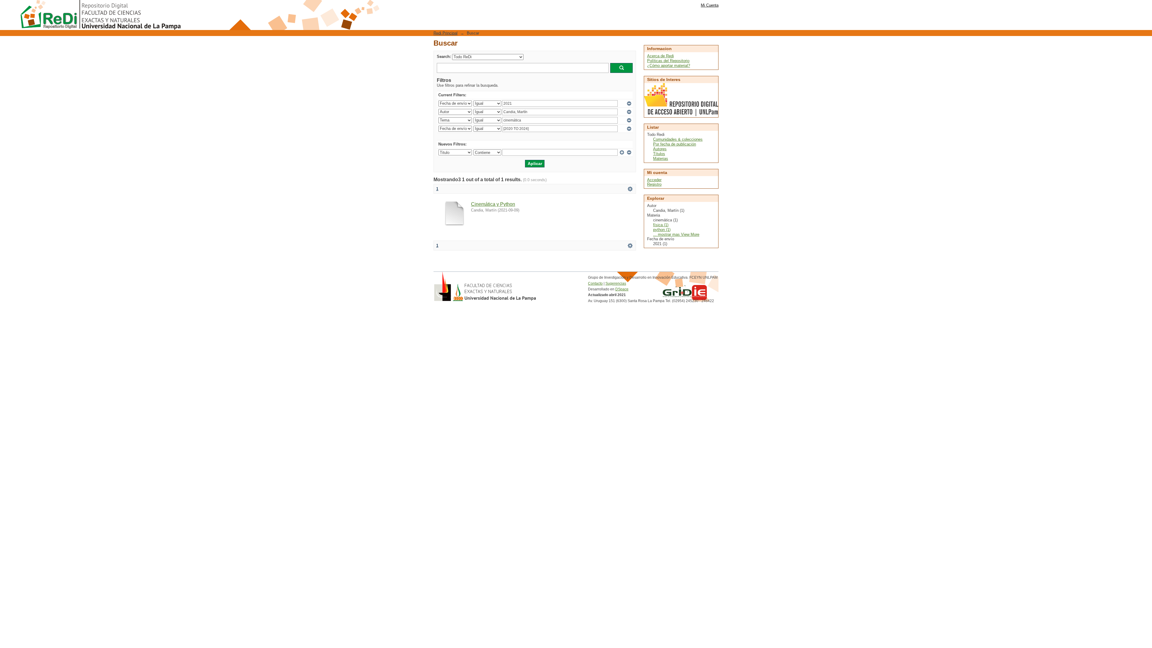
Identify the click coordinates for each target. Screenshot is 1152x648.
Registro (654, 184)
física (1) (660, 225)
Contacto (595, 283)
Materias (660, 158)
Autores (660, 149)
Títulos (659, 154)
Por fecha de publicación (674, 144)
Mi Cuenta (709, 5)
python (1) (661, 229)
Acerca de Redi (660, 56)
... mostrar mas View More (676, 234)
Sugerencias (615, 283)
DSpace (621, 289)
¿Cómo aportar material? (668, 65)
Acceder (654, 180)
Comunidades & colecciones (678, 139)
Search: (444, 56)
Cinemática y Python (493, 204)
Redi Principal (446, 33)
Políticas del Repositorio (668, 60)
